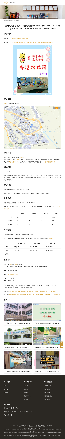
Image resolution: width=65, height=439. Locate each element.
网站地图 (50, 425)
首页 (5, 20)
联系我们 (6, 392)
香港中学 (26, 392)
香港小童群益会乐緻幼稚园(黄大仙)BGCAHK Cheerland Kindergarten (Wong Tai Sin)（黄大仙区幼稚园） (47, 323)
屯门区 (40, 430)
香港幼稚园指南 (47, 385)
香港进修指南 (47, 399)
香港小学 (26, 389)
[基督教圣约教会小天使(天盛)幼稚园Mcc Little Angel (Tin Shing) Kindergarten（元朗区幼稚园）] (18, 338)
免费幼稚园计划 (13, 162)
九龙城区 (12, 430)
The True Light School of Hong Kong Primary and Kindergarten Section (31, 42)
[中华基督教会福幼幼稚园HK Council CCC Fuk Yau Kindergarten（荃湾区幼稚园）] (18, 362)
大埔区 (27, 430)
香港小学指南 (47, 389)
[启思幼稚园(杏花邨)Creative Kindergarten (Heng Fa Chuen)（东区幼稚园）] (47, 362)
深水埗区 (21, 430)
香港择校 (40, 425)
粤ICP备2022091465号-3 (32, 425)
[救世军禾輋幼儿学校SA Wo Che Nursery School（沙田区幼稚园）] (18, 314)
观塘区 (45, 430)
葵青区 (37, 430)
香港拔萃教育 (23, 425)
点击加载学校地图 (13, 274)
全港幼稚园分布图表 (49, 162)
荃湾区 (52, 430)
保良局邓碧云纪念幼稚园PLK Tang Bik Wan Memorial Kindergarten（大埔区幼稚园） (47, 347)
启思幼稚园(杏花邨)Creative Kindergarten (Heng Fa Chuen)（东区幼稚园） (47, 371)
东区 (43, 430)
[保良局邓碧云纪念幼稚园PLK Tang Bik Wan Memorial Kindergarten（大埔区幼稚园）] (47, 338)
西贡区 (34, 430)
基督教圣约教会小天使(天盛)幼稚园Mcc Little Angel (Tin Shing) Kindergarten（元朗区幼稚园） (18, 347)
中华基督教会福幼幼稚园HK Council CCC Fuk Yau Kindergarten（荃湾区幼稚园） (18, 371)
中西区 (31, 431)
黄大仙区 (59, 430)
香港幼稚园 (26, 385)
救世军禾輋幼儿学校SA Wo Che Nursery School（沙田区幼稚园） (18, 323)
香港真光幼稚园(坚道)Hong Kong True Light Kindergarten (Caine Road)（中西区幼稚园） (35, 294)
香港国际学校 (27, 396)
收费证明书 (52, 238)
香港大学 (26, 399)
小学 (15, 264)
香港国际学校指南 (48, 396)
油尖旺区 (49, 430)
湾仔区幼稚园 (9, 287)
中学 (10, 264)
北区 (15, 430)
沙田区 (17, 430)
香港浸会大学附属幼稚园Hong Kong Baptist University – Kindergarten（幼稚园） (32, 291)
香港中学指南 (47, 392)
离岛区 (24, 430)
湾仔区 (6, 103)
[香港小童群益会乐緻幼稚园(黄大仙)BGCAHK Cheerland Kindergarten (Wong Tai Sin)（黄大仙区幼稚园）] (47, 314)
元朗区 (30, 430)
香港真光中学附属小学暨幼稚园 (19, 38)
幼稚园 (21, 157)
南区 (34, 431)
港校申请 (6, 389)
